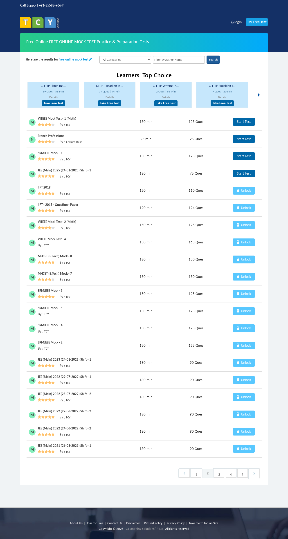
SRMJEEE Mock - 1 (50, 153)
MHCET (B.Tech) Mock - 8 (55, 256)
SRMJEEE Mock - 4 (50, 325)
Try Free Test (257, 22)
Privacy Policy (175, 523)
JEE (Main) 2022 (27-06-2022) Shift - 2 (64, 411)
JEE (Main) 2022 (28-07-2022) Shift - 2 (64, 394)
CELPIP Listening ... (53, 86)
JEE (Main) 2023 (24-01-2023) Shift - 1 (64, 359)
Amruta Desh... (75, 142)
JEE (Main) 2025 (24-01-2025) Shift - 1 (64, 170)
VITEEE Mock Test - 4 (52, 239)
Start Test (244, 121)
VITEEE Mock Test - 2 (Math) (57, 222)
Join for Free (95, 523)
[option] (53, 95)
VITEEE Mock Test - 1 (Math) (57, 119)
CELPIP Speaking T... (222, 86)
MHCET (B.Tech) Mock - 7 (55, 274)
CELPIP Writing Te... (166, 86)
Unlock (245, 190)
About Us (76, 523)
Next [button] (260, 89)
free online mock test (73, 59)
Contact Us (114, 523)
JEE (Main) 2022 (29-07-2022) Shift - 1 (64, 377)
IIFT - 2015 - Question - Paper (58, 205)
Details (53, 97)
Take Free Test (53, 103)
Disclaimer (133, 523)
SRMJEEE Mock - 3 (50, 291)
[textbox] (179, 60)
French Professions (51, 136)
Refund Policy (153, 523)
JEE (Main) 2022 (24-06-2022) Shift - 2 (64, 428)
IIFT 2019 (44, 187)
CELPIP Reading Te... (109, 86)
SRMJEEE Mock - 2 (50, 342)
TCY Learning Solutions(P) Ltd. (144, 529)
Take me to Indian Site (203, 523)
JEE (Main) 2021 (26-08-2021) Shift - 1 (64, 446)
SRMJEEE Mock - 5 (50, 308)
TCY (68, 125)
